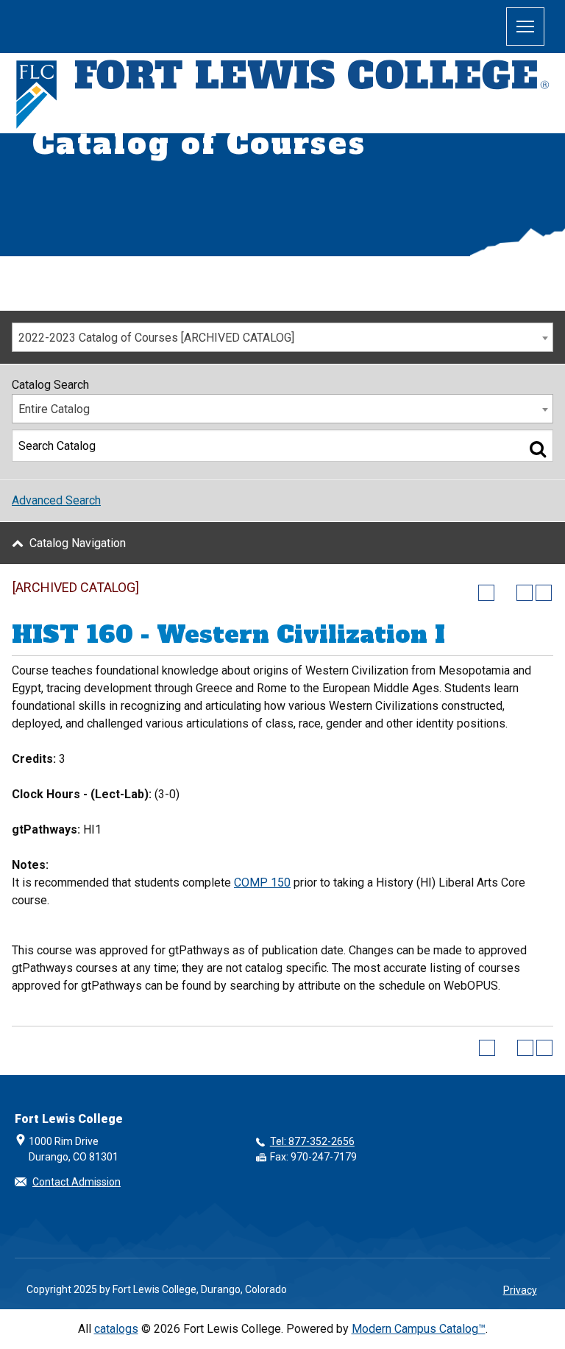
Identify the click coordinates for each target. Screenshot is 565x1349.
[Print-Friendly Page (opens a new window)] (524, 593)
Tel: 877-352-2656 (312, 1141)
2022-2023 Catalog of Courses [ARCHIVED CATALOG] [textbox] (156, 338)
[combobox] (282, 337)
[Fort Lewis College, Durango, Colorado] (282, 95)
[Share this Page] (505, 593)
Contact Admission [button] (76, 1182)
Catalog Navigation (77, 543)
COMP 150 (262, 883)
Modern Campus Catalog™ (419, 1329)
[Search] (537, 448)
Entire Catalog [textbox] (54, 409)
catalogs (116, 1329)
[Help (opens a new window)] (544, 593)
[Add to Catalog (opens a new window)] (486, 593)
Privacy (520, 1290)
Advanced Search (56, 500)
